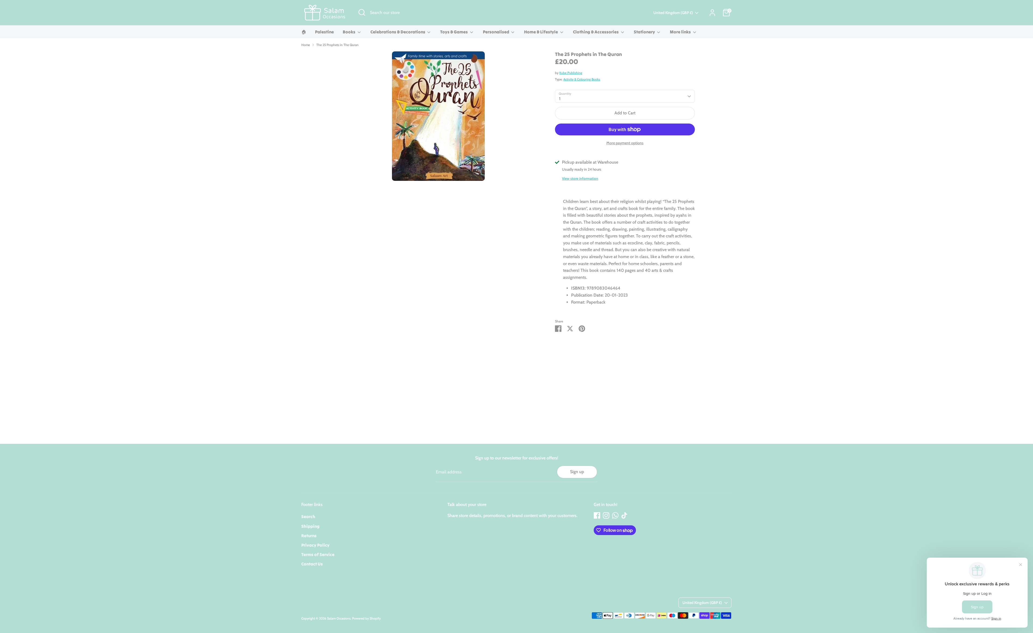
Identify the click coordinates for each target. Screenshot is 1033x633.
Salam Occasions (339, 618)
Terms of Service (317, 554)
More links (681, 31)
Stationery (645, 31)
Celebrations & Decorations (398, 31)
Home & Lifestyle (541, 31)
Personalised (496, 31)
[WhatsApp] (615, 515)
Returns (309, 535)
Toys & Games (454, 31)
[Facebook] (597, 515)
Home (305, 45)
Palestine (324, 31)
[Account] (712, 12)
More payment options (624, 142)
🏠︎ (303, 31)
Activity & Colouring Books (581, 79)
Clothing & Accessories (596, 31)
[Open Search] (361, 12)
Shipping (310, 526)
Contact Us (312, 564)
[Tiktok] (624, 515)
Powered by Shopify (366, 618)
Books (349, 31)
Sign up (577, 471)
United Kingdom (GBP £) (673, 12)
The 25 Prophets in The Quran (337, 45)
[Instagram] (606, 515)
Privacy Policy (315, 545)
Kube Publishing (570, 73)
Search (308, 516)
